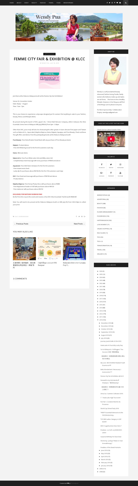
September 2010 (106, 332)
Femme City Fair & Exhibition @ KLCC (112, 376)
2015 (100, 305)
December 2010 (106, 323)
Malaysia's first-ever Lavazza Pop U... (74, 264)
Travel (51, 2)
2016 (100, 302)
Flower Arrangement (105, 212)
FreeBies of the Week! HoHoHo (111, 447)
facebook (102, 167)
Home (12, 2)
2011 (100, 317)
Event (26, 2)
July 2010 (104, 338)
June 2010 (104, 450)
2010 (100, 320)
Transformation (103, 246)
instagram (120, 167)
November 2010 (106, 326)
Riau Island (101, 233)
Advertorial (101, 199)
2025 (100, 274)
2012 (100, 314)
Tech (98, 237)
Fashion (43, 2)
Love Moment (102, 224)
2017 (100, 299)
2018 (100, 295)
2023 (100, 280)
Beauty (34, 2)
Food (58, 2)
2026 (100, 271)
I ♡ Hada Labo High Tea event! (110, 398)
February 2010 (105, 462)
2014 (100, 308)
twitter (111, 167)
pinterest (111, 176)
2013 (100, 311)
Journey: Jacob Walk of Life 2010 (111, 341)
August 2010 (105, 335)
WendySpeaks (68, 2)
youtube (120, 176)
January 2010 (105, 466)
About (19, 2)
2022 (100, 283)
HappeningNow (49, 54)
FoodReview (101, 216)
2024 (100, 277)
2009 (100, 469)
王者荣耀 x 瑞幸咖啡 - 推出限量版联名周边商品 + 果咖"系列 (24, 265)
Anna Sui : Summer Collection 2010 (112, 394)
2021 (100, 286)
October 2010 (105, 329)
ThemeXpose (74, 483)
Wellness (100, 254)
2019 (100, 292)
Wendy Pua (46, 63)
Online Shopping (103, 229)
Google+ (101, 176)
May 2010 (104, 453)
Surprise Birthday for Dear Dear (111, 437)
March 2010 (105, 459)
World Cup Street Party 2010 (110, 408)
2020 (100, 289)
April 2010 (104, 456)
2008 (100, 472)
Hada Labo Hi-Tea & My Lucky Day (112, 345)
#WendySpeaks (102, 195)
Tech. (99, 241)
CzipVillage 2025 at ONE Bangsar (47, 264)
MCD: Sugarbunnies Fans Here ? (111, 426)
